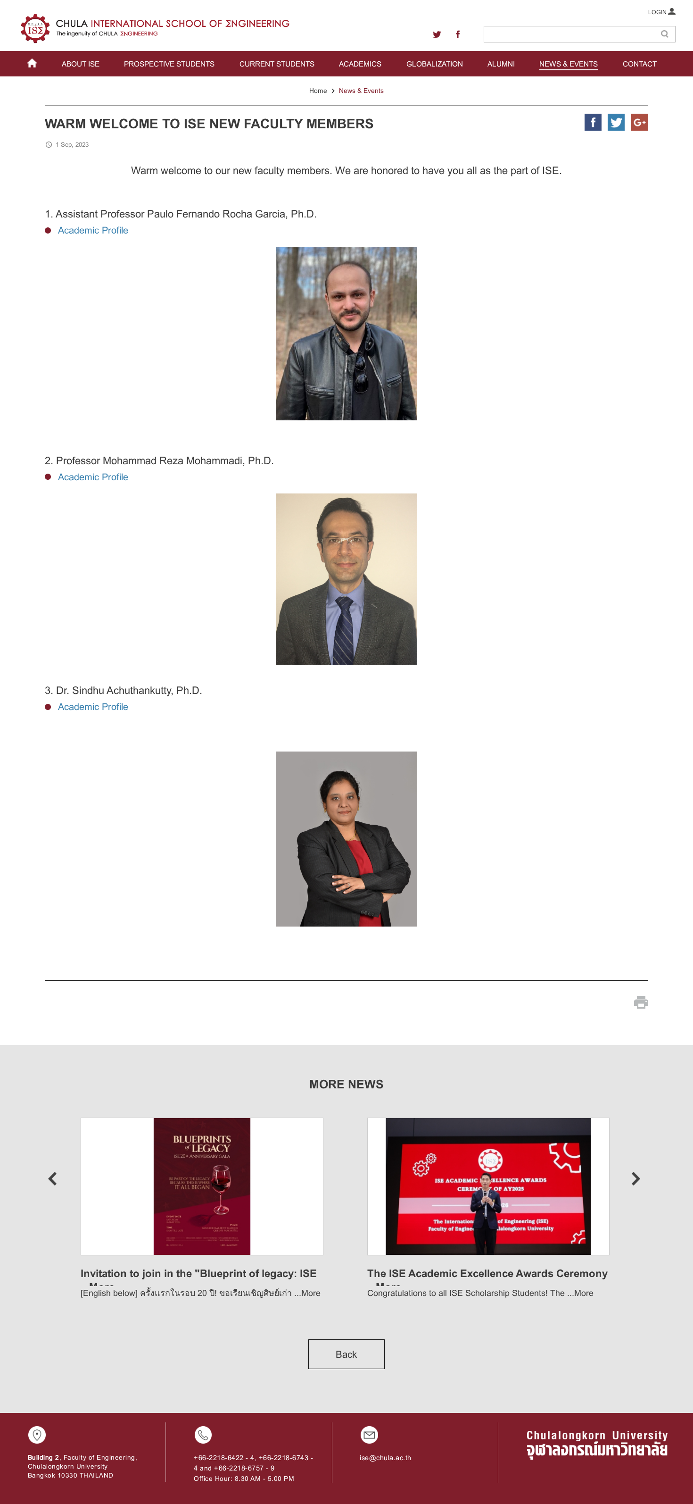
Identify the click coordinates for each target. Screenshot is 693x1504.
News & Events (361, 90)
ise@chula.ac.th (386, 1458)
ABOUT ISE (80, 64)
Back (346, 1354)
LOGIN (658, 12)
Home (318, 90)
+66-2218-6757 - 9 (244, 1468)
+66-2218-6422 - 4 (224, 1458)
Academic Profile (93, 230)
